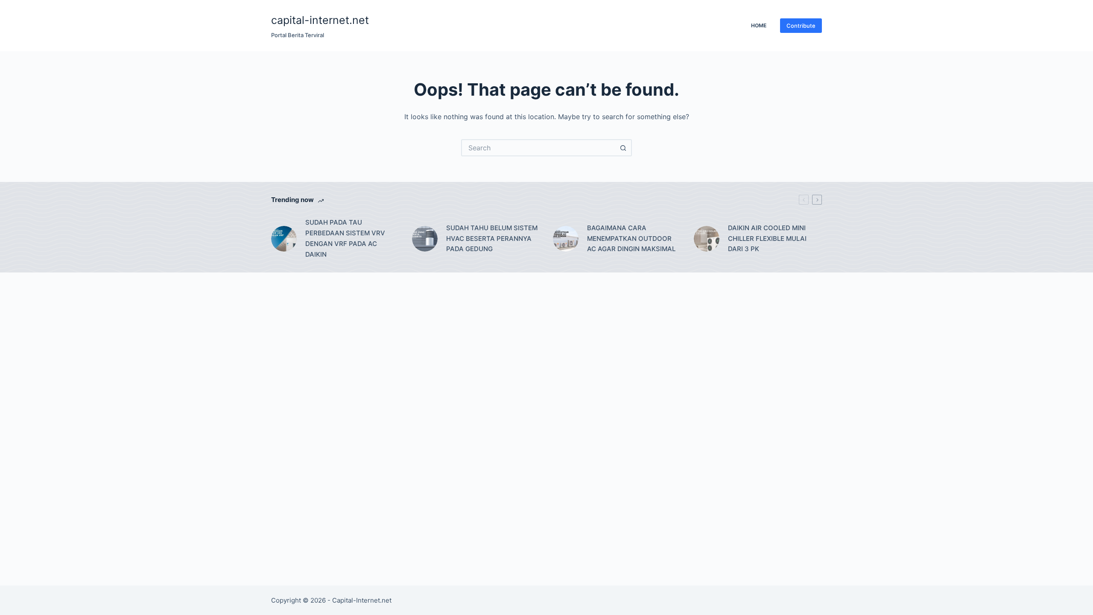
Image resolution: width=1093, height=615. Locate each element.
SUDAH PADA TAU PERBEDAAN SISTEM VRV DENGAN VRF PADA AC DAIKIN (345, 238)
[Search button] (623, 147)
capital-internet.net (320, 20)
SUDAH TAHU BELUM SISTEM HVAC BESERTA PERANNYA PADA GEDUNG (492, 238)
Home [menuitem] (758, 25)
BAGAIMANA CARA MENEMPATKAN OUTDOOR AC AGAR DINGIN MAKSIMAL (631, 238)
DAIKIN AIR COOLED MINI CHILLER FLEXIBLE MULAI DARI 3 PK (767, 238)
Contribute (800, 25)
